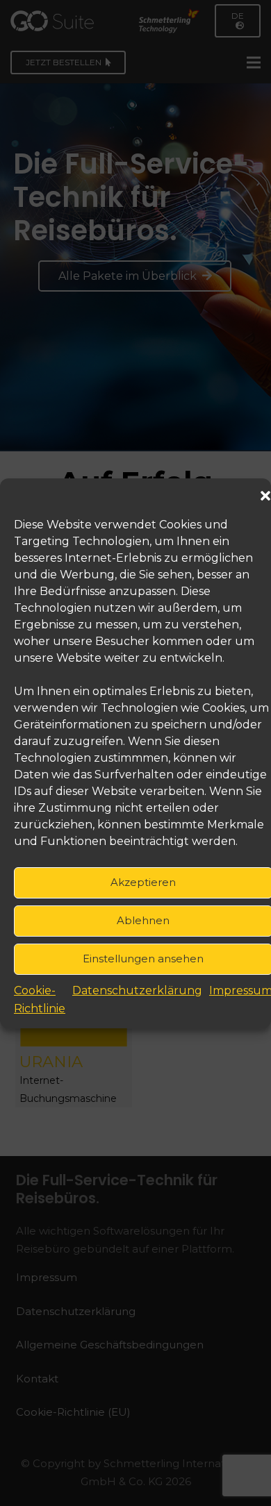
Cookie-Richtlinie (39, 999)
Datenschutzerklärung (137, 990)
